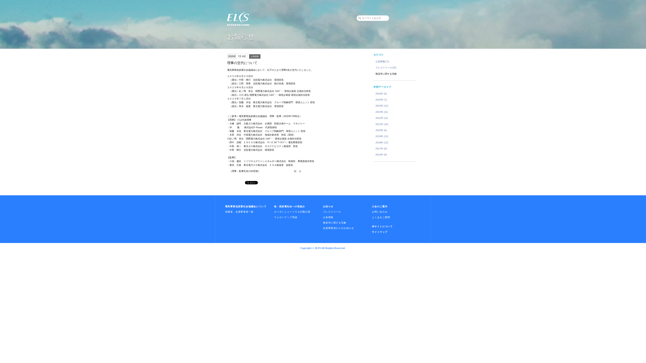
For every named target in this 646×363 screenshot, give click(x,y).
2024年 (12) (381, 105)
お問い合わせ (379, 211)
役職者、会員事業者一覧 (239, 211)
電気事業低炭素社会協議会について (245, 206)
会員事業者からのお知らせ (338, 228)
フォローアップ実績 (285, 217)
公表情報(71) (382, 61)
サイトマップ (379, 232)
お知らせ (328, 206)
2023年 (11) (381, 112)
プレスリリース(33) (385, 67)
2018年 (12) (381, 142)
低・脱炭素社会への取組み (289, 206)
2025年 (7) (381, 99)
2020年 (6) (381, 130)
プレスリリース (332, 211)
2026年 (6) (381, 93)
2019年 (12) (381, 136)
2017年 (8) (381, 148)
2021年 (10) (381, 124)
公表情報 (255, 56)
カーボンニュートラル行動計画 (292, 211)
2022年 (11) (381, 118)
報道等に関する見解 (334, 222)
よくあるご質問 (381, 217)
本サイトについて (382, 226)
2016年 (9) (381, 154)
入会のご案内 (379, 206)
